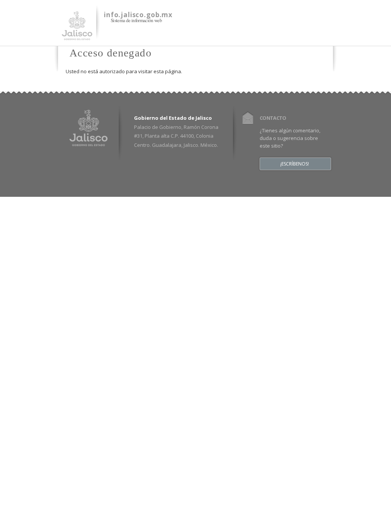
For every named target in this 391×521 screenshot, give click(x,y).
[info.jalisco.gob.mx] (77, 35)
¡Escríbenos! (294, 164)
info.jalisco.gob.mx (138, 14)
